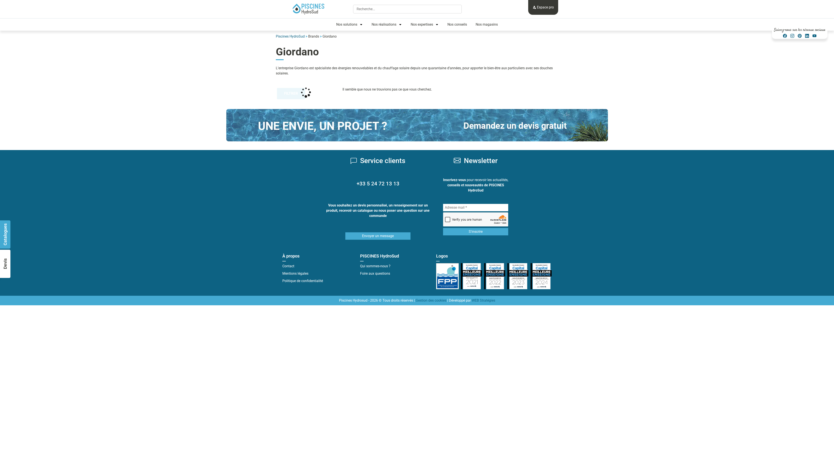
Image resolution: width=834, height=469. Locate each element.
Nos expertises (422, 24)
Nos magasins (487, 24)
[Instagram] (792, 36)
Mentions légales (295, 273)
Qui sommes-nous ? (375, 266)
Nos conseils (457, 24)
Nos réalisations (384, 24)
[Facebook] (785, 36)
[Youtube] (814, 36)
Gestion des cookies (431, 300)
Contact (288, 266)
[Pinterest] (800, 36)
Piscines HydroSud (290, 36)
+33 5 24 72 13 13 (378, 184)
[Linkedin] (807, 36)
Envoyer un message (378, 236)
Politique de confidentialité (302, 281)
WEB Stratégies (483, 300)
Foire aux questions (375, 273)
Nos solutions (346, 24)
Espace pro (545, 7)
